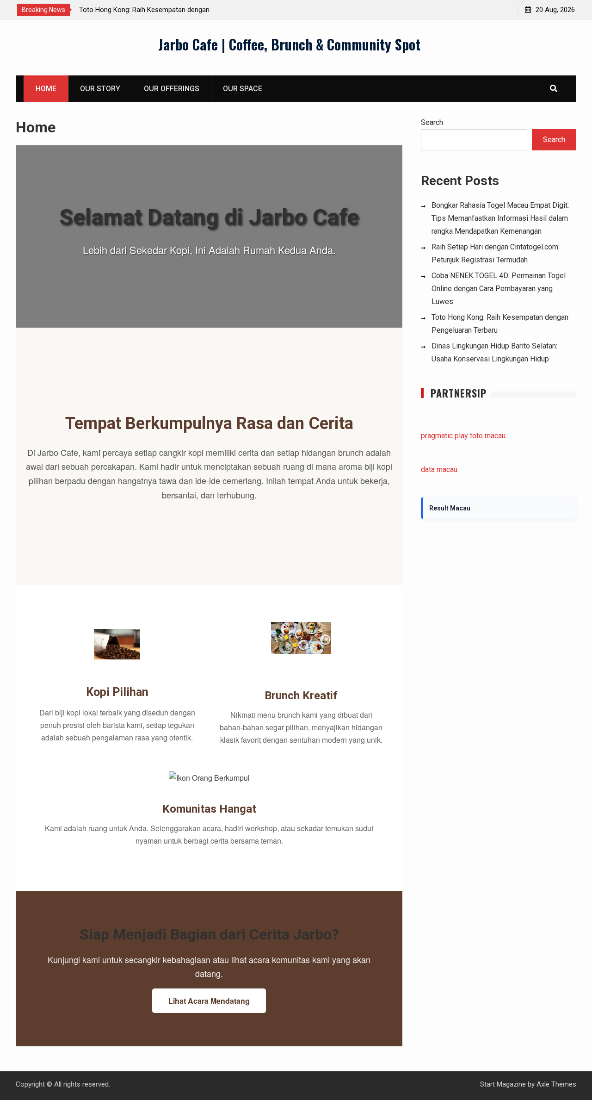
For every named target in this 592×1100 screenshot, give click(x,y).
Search (432, 122)
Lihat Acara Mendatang (209, 1000)
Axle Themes (556, 1084)
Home (46, 88)
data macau (439, 469)
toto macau (488, 435)
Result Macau (449, 508)
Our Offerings (171, 88)
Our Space (242, 88)
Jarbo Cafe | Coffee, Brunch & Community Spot (289, 44)
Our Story (100, 88)
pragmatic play (444, 435)
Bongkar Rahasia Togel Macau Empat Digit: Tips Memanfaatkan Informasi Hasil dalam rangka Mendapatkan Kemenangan (500, 218)
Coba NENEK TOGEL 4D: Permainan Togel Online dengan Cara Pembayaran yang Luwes (499, 288)
